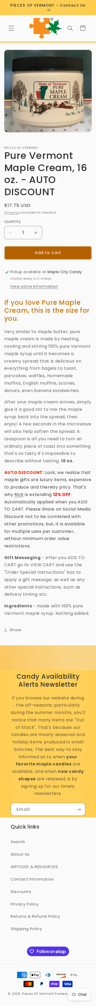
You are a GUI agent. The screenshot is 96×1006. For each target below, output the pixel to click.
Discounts (21, 891)
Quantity (12, 221)
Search (18, 841)
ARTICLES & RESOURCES (34, 866)
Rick (19, 494)
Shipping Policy (26, 928)
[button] (11, 28)
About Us (20, 854)
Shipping (11, 213)
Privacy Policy (25, 904)
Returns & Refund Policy (35, 916)
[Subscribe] (79, 809)
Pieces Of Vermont (38, 994)
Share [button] (16, 630)
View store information (34, 286)
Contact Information (32, 879)
